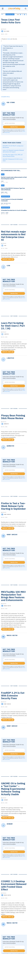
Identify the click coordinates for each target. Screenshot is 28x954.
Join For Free (14, 127)
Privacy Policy (7, 132)
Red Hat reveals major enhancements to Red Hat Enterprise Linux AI (14, 177)
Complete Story (5, 96)
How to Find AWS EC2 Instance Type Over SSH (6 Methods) (13, 189)
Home (2, 14)
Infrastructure (10, 14)
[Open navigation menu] (3, 9)
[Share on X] (22, 14)
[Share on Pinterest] (24, 14)
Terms (23, 131)
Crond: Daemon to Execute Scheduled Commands (12, 200)
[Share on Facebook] (20, 14)
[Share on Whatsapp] (26, 14)
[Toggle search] (25, 8)
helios (9, 39)
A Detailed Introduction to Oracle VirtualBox (14, 210)
